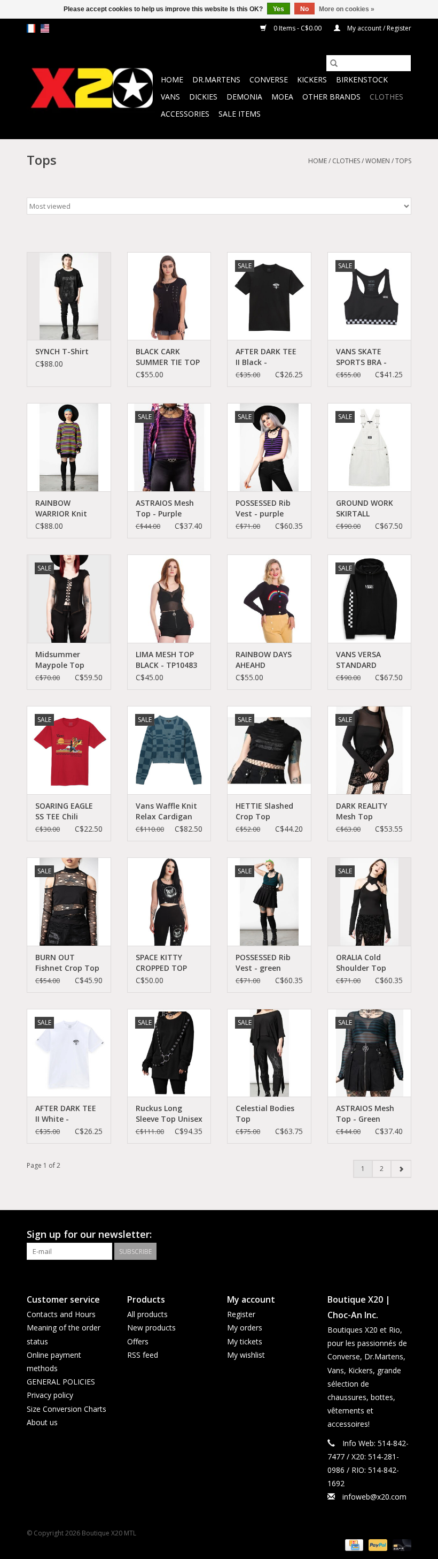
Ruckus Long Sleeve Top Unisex (169, 1113)
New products (151, 1327)
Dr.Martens (216, 79)
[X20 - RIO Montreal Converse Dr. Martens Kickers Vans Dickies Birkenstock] (92, 88)
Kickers (312, 79)
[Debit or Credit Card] (400, 1544)
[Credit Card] (353, 1544)
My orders (244, 1327)
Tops (403, 160)
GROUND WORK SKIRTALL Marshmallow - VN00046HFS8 (364, 508)
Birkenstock (362, 79)
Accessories (185, 114)
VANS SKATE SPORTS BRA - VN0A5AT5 (361, 357)
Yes (278, 9)
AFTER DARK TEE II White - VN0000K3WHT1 (65, 1113)
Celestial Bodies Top (265, 1113)
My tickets (244, 1341)
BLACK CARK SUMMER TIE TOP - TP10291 (168, 357)
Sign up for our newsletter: (89, 1234)
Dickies (203, 97)
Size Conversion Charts (66, 1409)
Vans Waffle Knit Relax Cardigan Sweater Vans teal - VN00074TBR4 (166, 811)
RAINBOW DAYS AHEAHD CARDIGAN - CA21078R (264, 660)
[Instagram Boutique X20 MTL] (402, 1234)
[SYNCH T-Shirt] (69, 296)
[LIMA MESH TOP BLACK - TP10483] (169, 598)
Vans (170, 97)
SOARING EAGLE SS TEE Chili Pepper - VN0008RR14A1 (64, 811)
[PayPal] (377, 1544)
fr (31, 28)
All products (147, 1314)
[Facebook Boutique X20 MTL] (383, 1234)
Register (241, 1314)
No (304, 9)
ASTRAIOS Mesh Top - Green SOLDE (365, 1113)
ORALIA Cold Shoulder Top (361, 962)
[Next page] (401, 1168)
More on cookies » (346, 9)
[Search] (334, 63)
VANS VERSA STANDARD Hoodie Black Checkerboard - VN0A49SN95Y (364, 660)
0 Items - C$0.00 (297, 28)
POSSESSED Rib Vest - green (263, 962)
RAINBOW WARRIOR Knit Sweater (61, 508)
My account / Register (378, 28)
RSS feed (142, 1355)
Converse (268, 79)
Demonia (244, 97)
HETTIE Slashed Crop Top (264, 811)
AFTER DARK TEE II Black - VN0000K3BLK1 (266, 357)
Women (377, 160)
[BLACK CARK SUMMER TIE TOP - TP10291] (169, 296)
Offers (137, 1341)
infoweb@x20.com (374, 1497)
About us (42, 1422)
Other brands (331, 97)
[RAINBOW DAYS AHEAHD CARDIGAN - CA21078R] (269, 598)
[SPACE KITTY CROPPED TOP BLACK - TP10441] (169, 901)
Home (172, 79)
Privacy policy (50, 1395)
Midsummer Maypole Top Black (59, 660)
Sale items (239, 114)
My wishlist (246, 1355)
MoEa (282, 97)
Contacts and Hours (61, 1314)
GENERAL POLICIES (61, 1382)
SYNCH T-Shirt (62, 351)
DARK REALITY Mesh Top (361, 811)
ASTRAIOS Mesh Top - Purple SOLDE (165, 508)
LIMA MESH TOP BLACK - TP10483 (166, 659)
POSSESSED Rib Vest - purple (263, 508)
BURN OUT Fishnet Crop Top (67, 962)
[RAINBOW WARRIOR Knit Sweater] (69, 447)
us (45, 28)
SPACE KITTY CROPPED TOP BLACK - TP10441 (166, 963)
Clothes (386, 97)
